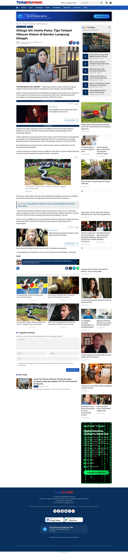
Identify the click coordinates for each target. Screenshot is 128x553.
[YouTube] (66, 512)
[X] (59, 512)
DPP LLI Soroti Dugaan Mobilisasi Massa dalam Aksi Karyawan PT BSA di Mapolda (100, 63)
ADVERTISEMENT (89, 506)
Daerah (36, 386)
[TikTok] (69, 512)
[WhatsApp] (77, 268)
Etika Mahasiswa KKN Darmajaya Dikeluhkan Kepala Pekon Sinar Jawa (98, 70)
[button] (101, 2)
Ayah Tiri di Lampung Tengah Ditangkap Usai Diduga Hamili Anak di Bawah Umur (100, 84)
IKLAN (97, 506)
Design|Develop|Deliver (96, 472)
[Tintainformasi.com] (29, 3)
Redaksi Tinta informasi (27, 42)
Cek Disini (52, 531)
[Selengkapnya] (109, 27)
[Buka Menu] (110, 3)
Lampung (30, 26)
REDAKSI (32, 506)
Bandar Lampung (21, 26)
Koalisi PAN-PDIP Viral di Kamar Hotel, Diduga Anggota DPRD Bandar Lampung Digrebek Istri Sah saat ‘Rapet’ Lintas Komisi (99, 91)
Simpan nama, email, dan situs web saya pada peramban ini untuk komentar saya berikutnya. (46, 364)
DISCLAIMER (59, 506)
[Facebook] (66, 268)
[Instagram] (62, 512)
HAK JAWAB (67, 506)
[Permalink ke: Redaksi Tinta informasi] (18, 43)
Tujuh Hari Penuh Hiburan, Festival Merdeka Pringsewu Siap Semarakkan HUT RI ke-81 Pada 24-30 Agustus (56, 381)
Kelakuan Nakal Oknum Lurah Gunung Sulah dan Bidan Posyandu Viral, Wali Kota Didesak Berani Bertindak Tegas (99, 77)
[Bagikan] (77, 43)
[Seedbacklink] (73, 511)
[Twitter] (70, 268)
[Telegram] (74, 268)
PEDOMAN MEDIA (48, 506)
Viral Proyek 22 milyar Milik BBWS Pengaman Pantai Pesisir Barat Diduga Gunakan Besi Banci (99, 56)
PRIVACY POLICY (77, 506)
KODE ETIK (39, 506)
